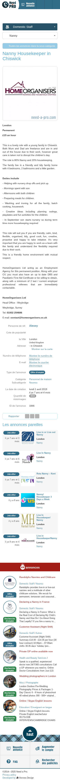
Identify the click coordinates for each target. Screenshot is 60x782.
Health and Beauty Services (32, 658)
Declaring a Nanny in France (34, 602)
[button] (30, 733)
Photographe (32, 682)
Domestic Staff (26, 583)
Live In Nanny (43, 453)
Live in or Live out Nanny (45, 433)
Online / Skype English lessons (35, 701)
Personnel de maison (40, 379)
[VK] (37, 416)
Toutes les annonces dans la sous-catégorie (31, 46)
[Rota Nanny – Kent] (28, 479)
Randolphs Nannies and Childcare (37, 577)
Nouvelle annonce (15, 748)
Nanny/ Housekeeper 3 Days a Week (44, 497)
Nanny (39, 443)
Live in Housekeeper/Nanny (46, 537)
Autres (39, 633)
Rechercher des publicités (45, 761)
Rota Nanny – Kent (46, 473)
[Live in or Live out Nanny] (28, 437)
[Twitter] (32, 416)
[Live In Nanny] (28, 458)
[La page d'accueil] (9, 4)
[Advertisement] (30, 16)
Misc (21, 682)
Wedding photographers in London (37, 676)
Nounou (33, 382)
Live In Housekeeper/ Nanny (43, 517)
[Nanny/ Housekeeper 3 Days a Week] (28, 499)
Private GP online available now (36, 651)
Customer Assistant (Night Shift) (36, 627)
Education (24, 707)
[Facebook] (27, 416)
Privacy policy (9, 775)
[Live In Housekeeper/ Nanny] (28, 520)
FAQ (15, 761)
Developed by (9, 778)
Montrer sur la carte (42, 349)
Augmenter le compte (45, 748)
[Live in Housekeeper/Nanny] (28, 541)
